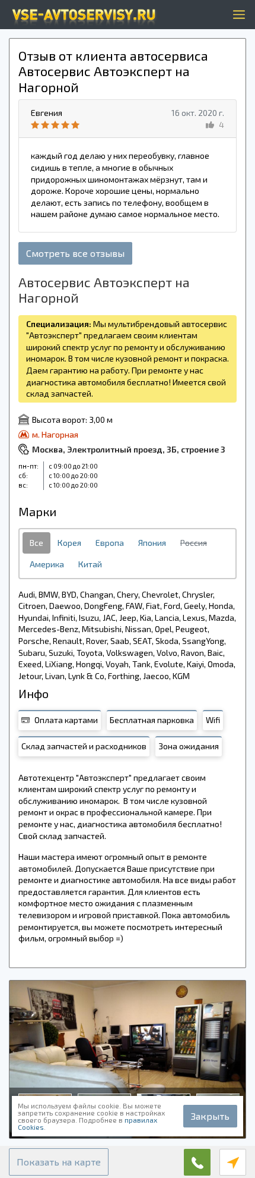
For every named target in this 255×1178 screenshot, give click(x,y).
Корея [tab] (69, 543)
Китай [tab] (90, 564)
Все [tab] (36, 543)
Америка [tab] (47, 564)
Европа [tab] (109, 543)
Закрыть (210, 1116)
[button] (59, 1162)
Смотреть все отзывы (75, 253)
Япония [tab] (152, 543)
